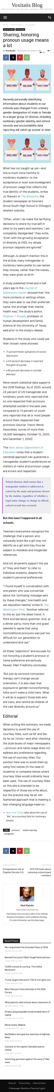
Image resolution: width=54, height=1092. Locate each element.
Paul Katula (10, 51)
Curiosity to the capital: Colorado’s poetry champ (24, 1048)
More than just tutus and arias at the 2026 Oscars (25, 991)
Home (5, 24)
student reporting (30, 830)
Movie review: (15, 1025)
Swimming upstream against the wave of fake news (27, 1060)
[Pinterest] (20, 57)
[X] (13, 57)
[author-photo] (27, 901)
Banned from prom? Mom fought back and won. (28, 957)
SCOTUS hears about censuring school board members (39, 872)
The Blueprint (29, 196)
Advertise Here (39, 1083)
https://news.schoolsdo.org (27, 910)
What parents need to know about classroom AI (28, 1002)
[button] (50, 18)
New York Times (15, 812)
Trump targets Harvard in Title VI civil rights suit (28, 980)
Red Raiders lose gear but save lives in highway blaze (27, 1036)
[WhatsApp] (27, 57)
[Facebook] (6, 57)
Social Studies (16, 24)
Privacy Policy (24, 1083)
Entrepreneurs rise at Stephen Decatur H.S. (13, 871)
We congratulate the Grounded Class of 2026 (26, 947)
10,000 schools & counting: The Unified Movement (23, 968)
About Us (12, 1083)
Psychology (30, 24)
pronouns (16, 830)
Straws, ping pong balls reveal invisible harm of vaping (27, 1013)
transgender (9, 834)
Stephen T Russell (14, 316)
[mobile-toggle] (5, 18)
